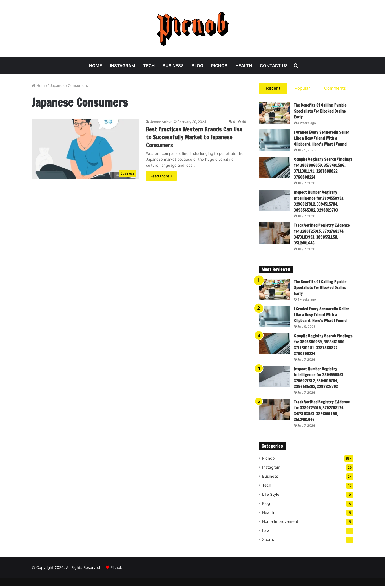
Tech (149, 65)
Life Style (270, 494)
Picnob (219, 65)
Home (95, 65)
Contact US (274, 65)
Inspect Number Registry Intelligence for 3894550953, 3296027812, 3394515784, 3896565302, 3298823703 (319, 201)
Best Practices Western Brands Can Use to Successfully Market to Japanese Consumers (194, 137)
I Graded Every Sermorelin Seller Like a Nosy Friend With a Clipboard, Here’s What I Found (321, 138)
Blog (197, 65)
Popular (302, 88)
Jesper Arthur (160, 122)
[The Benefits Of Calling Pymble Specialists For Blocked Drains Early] (274, 113)
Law (266, 530)
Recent (273, 88)
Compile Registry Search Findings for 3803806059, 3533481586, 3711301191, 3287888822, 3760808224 (323, 168)
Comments (335, 88)
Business (173, 65)
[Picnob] (192, 28)
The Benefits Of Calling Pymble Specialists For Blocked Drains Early (320, 111)
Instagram (122, 65)
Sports (268, 539)
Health (243, 65)
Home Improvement (280, 521)
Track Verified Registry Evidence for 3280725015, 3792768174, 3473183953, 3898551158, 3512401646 (322, 234)
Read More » (161, 176)
